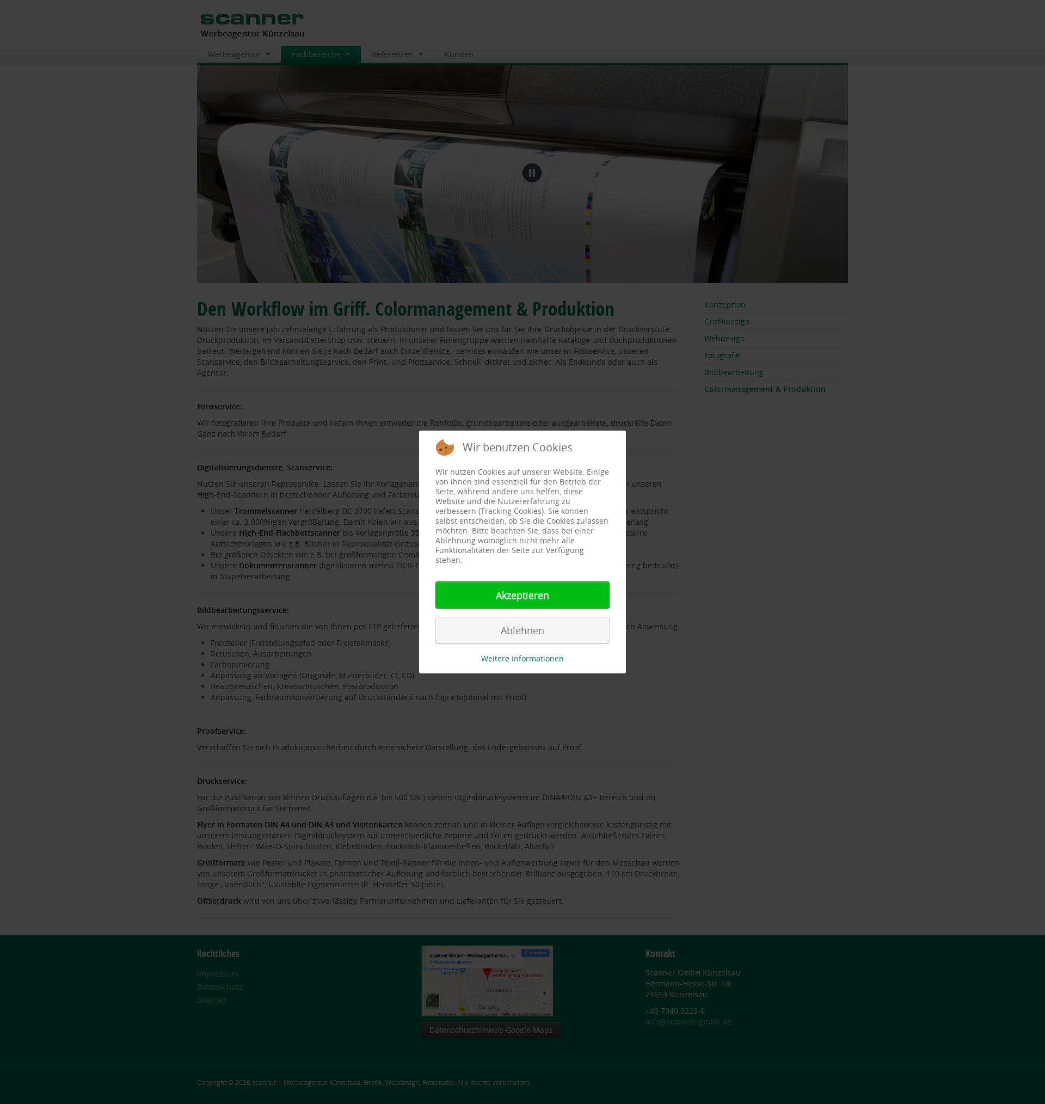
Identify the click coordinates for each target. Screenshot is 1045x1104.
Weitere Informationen (522, 658)
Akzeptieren (522, 595)
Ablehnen (522, 630)
